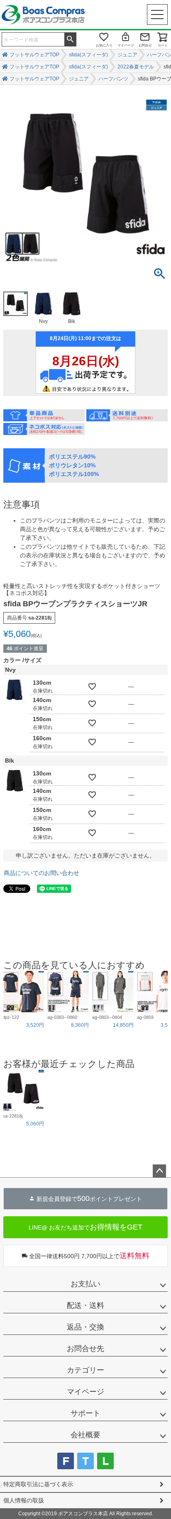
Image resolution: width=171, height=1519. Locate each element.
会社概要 (85, 1435)
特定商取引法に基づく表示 (38, 1484)
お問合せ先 (85, 1348)
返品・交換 (85, 1327)
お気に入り (104, 45)
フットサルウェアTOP (34, 55)
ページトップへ (159, 1171)
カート (163, 45)
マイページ (125, 45)
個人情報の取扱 (23, 1500)
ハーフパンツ (113, 79)
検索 (70, 38)
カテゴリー (85, 1370)
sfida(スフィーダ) (88, 55)
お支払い (85, 1284)
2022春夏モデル (135, 67)
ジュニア (127, 55)
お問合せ (145, 45)
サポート (85, 1413)
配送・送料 (85, 1305)
